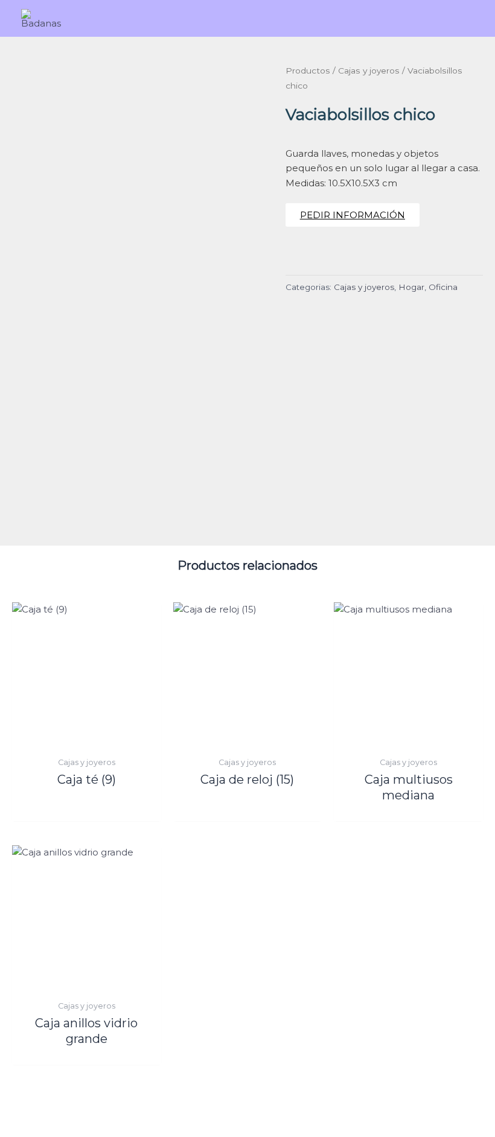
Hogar (411, 287)
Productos (308, 70)
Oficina (443, 287)
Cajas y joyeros (369, 70)
